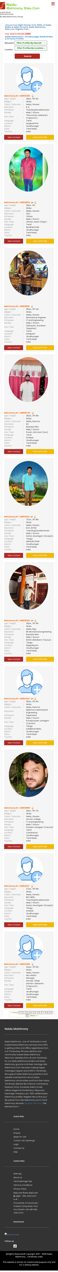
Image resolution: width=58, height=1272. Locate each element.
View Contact (13, 137)
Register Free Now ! (33, 1103)
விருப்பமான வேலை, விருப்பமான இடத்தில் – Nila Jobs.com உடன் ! (25, 1196)
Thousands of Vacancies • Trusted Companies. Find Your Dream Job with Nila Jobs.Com (26, 1208)
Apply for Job (19, 1136)
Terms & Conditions (22, 1185)
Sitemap (17, 1173)
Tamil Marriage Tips (22, 1181)
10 (27, 1015)
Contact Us (18, 1148)
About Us (17, 1177)
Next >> (34, 1015)
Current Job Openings (24, 1140)
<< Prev (14, 1012)
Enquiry (16, 1133)
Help (15, 1152)
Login (16, 1144)
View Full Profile (40, 137)
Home (16, 1129)
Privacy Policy (19, 1189)
